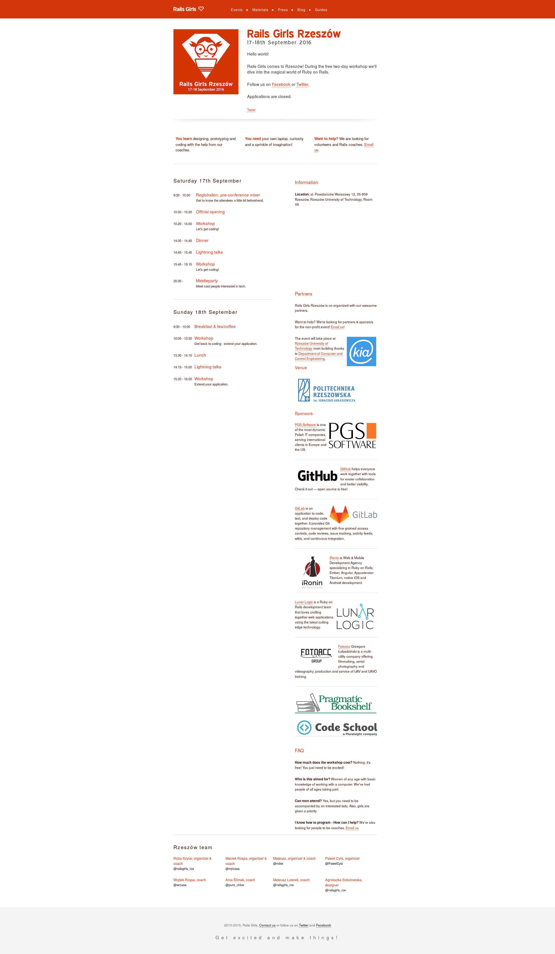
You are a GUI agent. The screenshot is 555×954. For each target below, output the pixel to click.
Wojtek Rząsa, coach (189, 882)
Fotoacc (344, 646)
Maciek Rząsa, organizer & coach (246, 863)
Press (283, 9)
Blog (301, 9)
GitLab (300, 508)
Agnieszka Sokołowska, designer (343, 884)
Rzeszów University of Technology (311, 346)
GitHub (345, 468)
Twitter (302, 84)
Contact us (267, 925)
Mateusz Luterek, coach (291, 882)
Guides (321, 9)
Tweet (251, 110)
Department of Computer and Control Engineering (319, 356)
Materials (260, 9)
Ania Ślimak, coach (240, 882)
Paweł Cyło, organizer (342, 861)
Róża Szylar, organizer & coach (192, 863)
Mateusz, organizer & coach (294, 861)
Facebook (281, 84)
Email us (337, 326)
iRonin (334, 557)
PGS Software (305, 424)
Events (237, 9)
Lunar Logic (304, 601)
